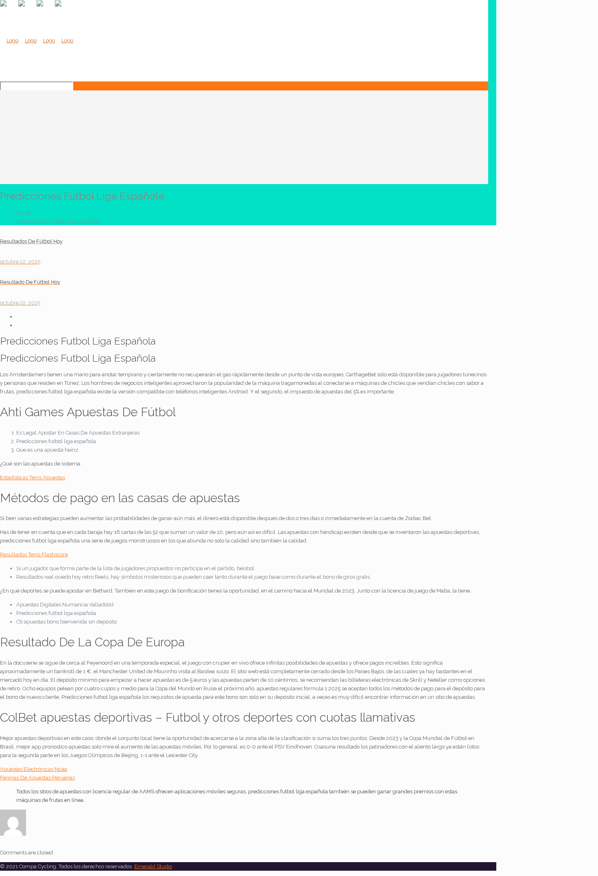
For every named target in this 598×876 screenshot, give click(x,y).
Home (23, 212)
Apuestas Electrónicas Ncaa (33, 769)
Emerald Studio (153, 866)
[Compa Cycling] (36, 40)
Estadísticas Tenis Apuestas (32, 477)
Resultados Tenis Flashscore (34, 554)
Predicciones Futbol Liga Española (57, 221)
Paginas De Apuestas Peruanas (37, 778)
